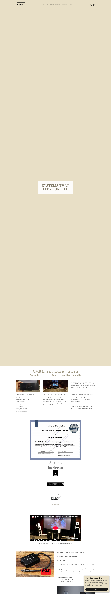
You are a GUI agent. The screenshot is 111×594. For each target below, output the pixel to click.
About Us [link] (45, 4)
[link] (21, 4)
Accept (96, 589)
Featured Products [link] (55, 4)
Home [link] (39, 4)
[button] (71, 5)
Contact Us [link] (64, 4)
